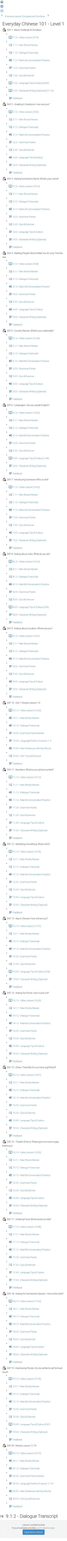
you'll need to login (46, 1528)
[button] (2, 3)
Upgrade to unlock (34, 1532)
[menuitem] (2, 7)
